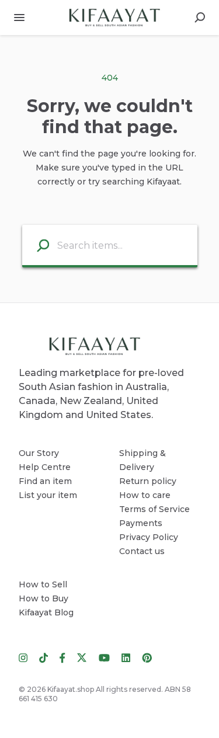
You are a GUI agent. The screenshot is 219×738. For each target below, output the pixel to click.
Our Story (39, 453)
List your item (48, 495)
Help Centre (45, 467)
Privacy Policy (148, 537)
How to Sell (43, 584)
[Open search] (199, 17)
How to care (145, 495)
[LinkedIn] (126, 657)
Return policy (147, 481)
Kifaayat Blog (46, 612)
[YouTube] (104, 657)
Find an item (45, 481)
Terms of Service (154, 509)
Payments (140, 523)
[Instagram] (26, 657)
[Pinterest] (144, 657)
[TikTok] (43, 657)
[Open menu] (19, 17)
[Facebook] (62, 657)
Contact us (142, 551)
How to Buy (43, 598)
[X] (82, 657)
